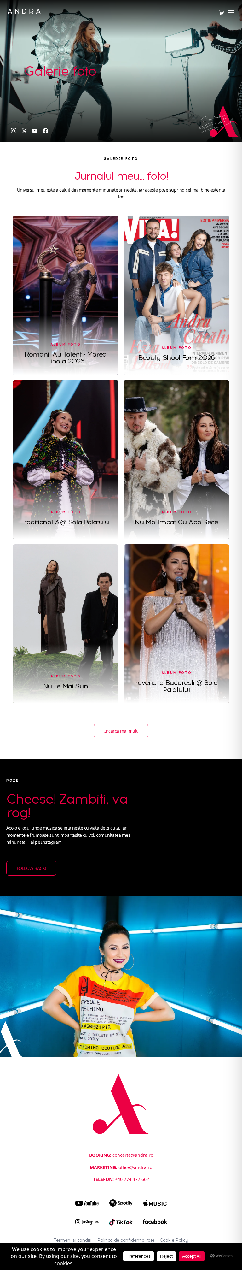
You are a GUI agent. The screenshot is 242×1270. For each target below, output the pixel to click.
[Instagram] (13, 130)
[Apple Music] (155, 1203)
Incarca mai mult (120, 731)
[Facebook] (45, 130)
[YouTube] (34, 130)
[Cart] (221, 12)
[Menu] (231, 12)
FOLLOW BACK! (31, 868)
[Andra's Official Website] (24, 11)
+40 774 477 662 (132, 1179)
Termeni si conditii (73, 1240)
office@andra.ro (135, 1167)
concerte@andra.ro (132, 1155)
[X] (24, 130)
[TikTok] (121, 1222)
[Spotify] (121, 1203)
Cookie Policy (174, 1240)
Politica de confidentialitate (126, 1240)
